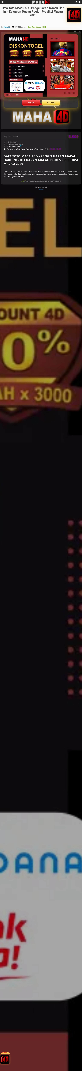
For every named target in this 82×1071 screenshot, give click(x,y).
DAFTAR (51, 102)
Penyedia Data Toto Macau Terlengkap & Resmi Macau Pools (34, 149)
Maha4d (7, 27)
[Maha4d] (74, 15)
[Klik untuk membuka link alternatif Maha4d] (41, 65)
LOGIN (31, 102)
